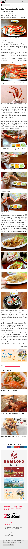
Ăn (9, 5)
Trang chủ (5, 5)
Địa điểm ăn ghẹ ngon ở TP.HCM (9, 390)
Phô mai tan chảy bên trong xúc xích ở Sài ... (13, 413)
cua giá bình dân (17, 366)
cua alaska (11, 366)
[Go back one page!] (1, 5)
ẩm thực (6, 366)
